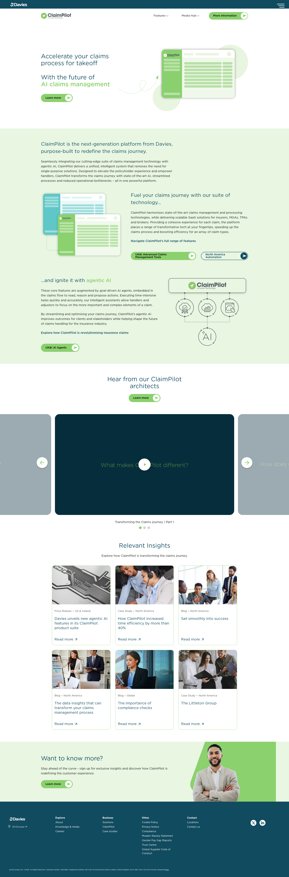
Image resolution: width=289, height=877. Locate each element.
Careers (59, 831)
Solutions (108, 822)
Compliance (149, 831)
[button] (42, 463)
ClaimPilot (108, 827)
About (59, 822)
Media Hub (189, 15)
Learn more (53, 98)
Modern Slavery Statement (157, 836)
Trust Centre (149, 845)
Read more (64, 639)
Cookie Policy (150, 822)
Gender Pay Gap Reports (157, 840)
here (167, 870)
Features (159, 15)
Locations (193, 822)
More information (225, 15)
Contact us (193, 827)
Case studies (110, 831)
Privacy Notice (150, 827)
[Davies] (19, 5)
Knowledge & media (67, 827)
